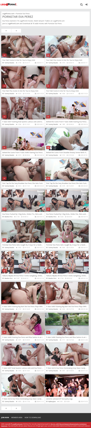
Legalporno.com (9, 4)
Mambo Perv (9, 217)
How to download (33, 417)
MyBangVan (52, 401)
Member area (16, 417)
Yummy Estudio (9, 63)
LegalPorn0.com (13, 23)
